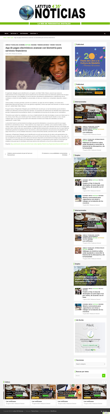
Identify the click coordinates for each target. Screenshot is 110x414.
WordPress (53, 411)
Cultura (90, 113)
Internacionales (90, 115)
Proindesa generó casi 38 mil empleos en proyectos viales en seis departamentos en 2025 (89, 170)
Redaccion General (17, 53)
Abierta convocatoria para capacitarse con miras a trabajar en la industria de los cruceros (93, 200)
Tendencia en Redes (43, 45)
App (12, 144)
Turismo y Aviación (55, 45)
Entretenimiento (80, 115)
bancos (22, 144)
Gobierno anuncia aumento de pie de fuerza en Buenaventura (19, 154)
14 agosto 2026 (86, 403)
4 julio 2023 (8, 53)
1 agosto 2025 (86, 190)
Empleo (84, 166)
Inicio (6, 33)
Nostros (33, 33)
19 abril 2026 (78, 175)
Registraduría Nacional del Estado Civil (58, 144)
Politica (85, 117)
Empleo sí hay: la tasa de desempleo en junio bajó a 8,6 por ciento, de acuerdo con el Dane (93, 186)
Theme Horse (34, 411)
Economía (22, 45)
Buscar (103, 375)
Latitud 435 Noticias (18, 411)
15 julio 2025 (86, 205)
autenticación (16, 144)
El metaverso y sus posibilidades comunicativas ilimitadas (54, 154)
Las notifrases (81, 119)
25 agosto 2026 (79, 121)
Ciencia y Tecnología (11, 45)
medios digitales (37, 144)
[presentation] (103, 382)
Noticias (14, 33)
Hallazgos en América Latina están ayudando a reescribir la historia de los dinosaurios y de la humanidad (94, 145)
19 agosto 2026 (87, 134)
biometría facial (29, 144)
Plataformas (45, 144)
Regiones (34, 45)
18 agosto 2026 (61, 403)
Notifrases (24, 33)
